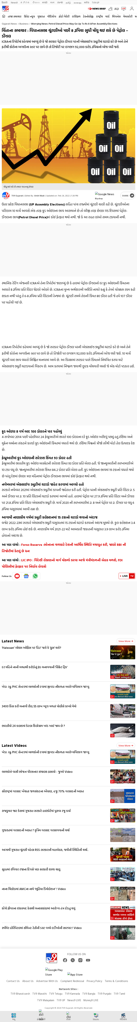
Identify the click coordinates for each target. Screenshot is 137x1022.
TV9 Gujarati (17, 195)
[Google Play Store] (56, 972)
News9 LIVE (74, 1000)
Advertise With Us (47, 981)
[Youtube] (17, 576)
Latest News (13, 641)
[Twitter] (73, 960)
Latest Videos (14, 745)
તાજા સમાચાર (14, 16)
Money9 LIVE (90, 1000)
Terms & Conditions (116, 981)
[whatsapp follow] (35, 576)
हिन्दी (5, 2)
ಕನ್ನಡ (25, 2)
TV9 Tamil (119, 994)
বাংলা (52, 2)
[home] (3, 16)
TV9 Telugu (55, 994)
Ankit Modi (39, 195)
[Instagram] (80, 960)
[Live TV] (123, 8)
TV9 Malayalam (45, 1000)
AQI (116, 9)
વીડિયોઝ (51, 16)
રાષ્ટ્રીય (99, 16)
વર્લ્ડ (107, 16)
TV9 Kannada (72, 994)
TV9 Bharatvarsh (20, 994)
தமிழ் (68, 2)
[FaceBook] (65, 960)
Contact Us (13, 981)
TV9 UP (61, 1000)
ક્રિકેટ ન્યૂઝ (29, 16)
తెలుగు (35, 2)
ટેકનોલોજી (88, 16)
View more (124, 641)
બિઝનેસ (116, 16)
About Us (28, 981)
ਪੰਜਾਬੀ (60, 2)
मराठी (44, 2)
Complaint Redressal (72, 981)
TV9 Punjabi (104, 994)
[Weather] (111, 9)
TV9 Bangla (88, 994)
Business (24, 23)
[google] (107, 195)
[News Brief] (97, 8)
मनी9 (86, 2)
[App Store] (78, 975)
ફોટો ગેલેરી (64, 16)
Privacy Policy (94, 981)
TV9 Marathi (39, 994)
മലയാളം (77, 2)
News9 (14, 2)
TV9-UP (95, 2)
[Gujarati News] (5, 9)
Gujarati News (9, 23)
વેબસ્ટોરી (127, 16)
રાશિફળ (76, 16)
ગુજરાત (41, 16)
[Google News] (26, 576)
